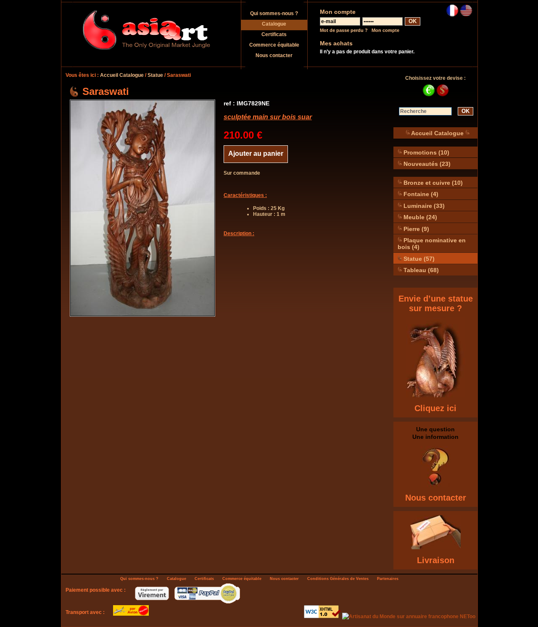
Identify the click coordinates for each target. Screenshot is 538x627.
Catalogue (274, 24)
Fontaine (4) (420, 194)
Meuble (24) (419, 217)
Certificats (274, 34)
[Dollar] (442, 95)
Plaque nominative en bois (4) (432, 243)
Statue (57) (418, 258)
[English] (466, 15)
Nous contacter (274, 55)
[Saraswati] (142, 208)
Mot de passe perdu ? (344, 30)
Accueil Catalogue (122, 75)
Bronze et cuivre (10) (432, 182)
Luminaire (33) (423, 205)
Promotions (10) (425, 152)
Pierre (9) (415, 228)
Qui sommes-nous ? (274, 13)
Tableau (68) (420, 270)
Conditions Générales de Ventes (338, 579)
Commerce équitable (274, 45)
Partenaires (387, 579)
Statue (155, 75)
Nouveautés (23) (426, 163)
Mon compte (385, 30)
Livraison (435, 560)
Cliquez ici (435, 408)
